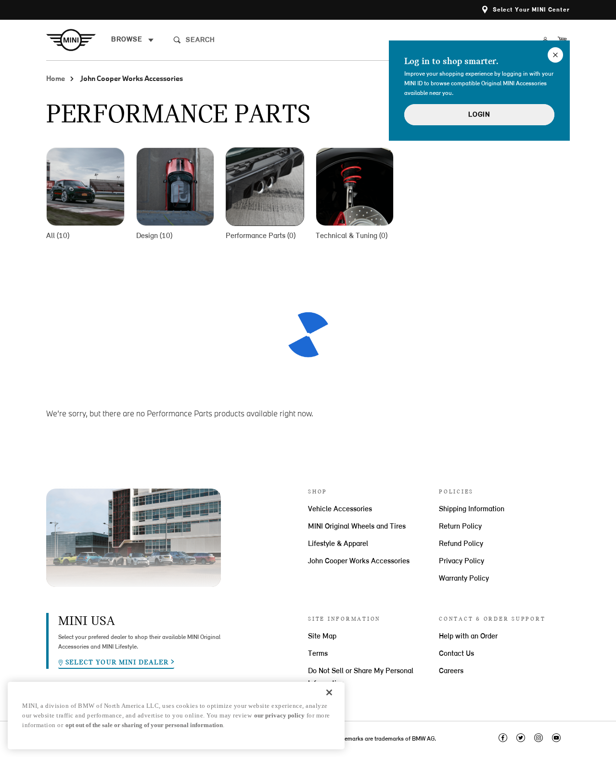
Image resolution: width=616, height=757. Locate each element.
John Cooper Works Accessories (359, 561)
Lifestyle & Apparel (338, 544)
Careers (451, 671)
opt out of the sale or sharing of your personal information (144, 725)
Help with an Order (468, 636)
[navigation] (132, 40)
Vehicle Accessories (340, 509)
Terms (318, 654)
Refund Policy (461, 544)
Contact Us (456, 654)
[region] (176, 715)
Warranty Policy (464, 579)
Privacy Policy (461, 561)
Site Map (322, 636)
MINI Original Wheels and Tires (357, 527)
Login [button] (479, 115)
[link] (78, 40)
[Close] (329, 692)
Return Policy (460, 527)
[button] (526, 10)
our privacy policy (279, 715)
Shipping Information (471, 509)
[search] (259, 40)
